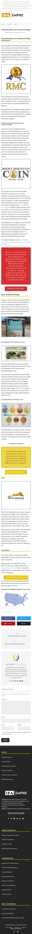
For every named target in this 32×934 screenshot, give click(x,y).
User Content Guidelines (8, 913)
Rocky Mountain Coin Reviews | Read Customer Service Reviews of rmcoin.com (15, 242)
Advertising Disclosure (16, 928)
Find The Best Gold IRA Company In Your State (13, 917)
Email (3, 724)
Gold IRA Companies (7, 757)
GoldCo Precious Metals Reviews (10, 867)
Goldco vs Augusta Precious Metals (10, 835)
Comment (4, 699)
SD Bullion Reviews (6, 889)
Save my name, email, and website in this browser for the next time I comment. (15, 733)
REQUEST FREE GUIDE (16, 288)
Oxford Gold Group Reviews (8, 885)
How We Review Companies (9, 909)
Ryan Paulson (9, 32)
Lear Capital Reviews (7, 872)
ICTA (25, 232)
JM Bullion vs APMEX (7, 844)
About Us (24, 927)
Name (3, 717)
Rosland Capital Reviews (8, 876)
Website (19, 724)
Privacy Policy (9, 927)
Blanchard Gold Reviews (8, 881)
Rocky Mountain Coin (7, 612)
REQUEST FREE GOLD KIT (16, 577)
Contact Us (17, 927)
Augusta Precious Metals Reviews (10, 863)
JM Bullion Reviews (6, 894)
